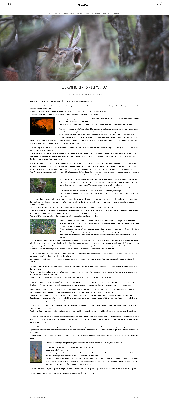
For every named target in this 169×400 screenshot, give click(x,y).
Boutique (107, 13)
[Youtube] (10, 4)
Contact (128, 13)
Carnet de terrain (93, 13)
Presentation (54, 13)
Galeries (80, 13)
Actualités (42, 13)
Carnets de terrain (93, 94)
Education (118, 13)
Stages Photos (68, 13)
